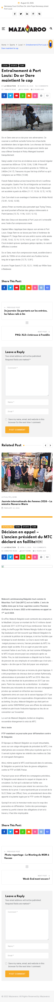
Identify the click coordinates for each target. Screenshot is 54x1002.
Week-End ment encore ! (36, 879)
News (14, 497)
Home (4, 45)
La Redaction (10, 86)
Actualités (7, 497)
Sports (12, 45)
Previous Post (13, 307)
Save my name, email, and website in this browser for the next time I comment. (26, 421)
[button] (45, 445)
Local (20, 45)
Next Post (42, 332)
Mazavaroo (45, 996)
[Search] (51, 28)
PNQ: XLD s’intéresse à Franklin (32, 335)
